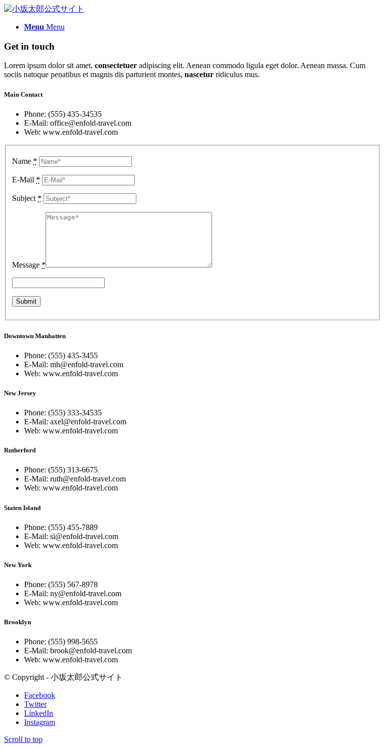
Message (29, 265)
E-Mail (26, 179)
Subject (27, 198)
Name (24, 161)
